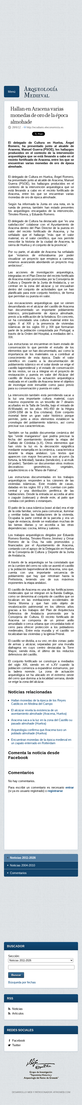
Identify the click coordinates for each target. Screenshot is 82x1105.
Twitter (16, 1045)
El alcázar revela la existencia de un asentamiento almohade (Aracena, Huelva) (39, 711)
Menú (11, 91)
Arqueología (41, 92)
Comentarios (18, 873)
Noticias (17, 1008)
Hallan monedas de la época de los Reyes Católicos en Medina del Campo (38, 702)
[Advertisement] (41, 41)
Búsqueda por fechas (22, 982)
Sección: (14, 956)
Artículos (18, 1013)
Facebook (18, 1040)
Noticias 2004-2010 (22, 865)
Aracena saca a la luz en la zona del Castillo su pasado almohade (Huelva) (41, 721)
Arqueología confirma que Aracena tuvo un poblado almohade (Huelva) (38, 731)
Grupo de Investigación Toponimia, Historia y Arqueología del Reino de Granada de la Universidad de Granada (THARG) (41, 1069)
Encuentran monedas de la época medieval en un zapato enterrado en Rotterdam (41, 741)
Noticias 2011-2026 (23, 857)
